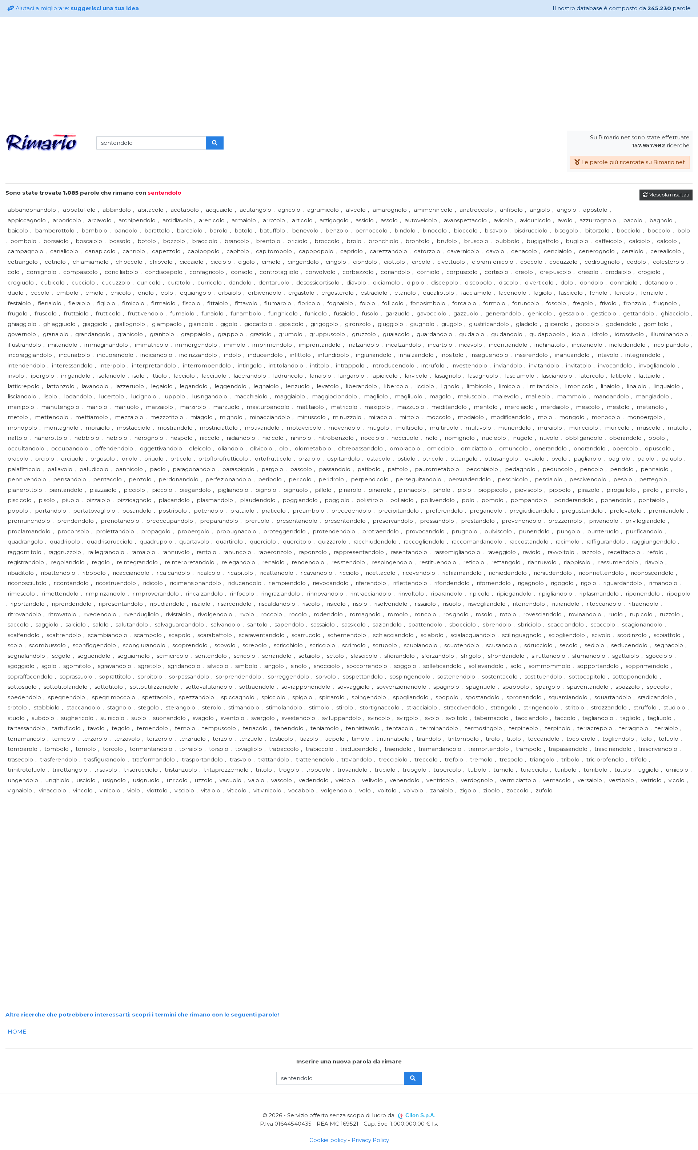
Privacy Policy (370, 1140)
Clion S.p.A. (420, 1115)
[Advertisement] (349, 74)
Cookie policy (327, 1140)
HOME (17, 1031)
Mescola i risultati (668, 195)
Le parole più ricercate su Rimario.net (632, 162)
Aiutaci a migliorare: (76, 8)
